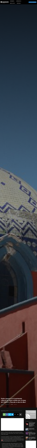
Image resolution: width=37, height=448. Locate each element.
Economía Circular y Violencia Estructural (31, 428)
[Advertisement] (12, 424)
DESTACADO (30, 435)
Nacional (2, 404)
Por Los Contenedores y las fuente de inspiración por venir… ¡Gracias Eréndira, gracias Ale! (32, 438)
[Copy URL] (15, 414)
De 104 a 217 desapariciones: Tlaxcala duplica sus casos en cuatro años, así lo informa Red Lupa (32, 433)
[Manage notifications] (2, 440)
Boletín (12, 404)
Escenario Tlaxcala (3, 410)
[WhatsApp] (4, 414)
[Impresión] (20, 414)
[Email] (17, 414)
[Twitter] (9, 414)
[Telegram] (12, 414)
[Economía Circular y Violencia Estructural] (27, 429)
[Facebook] (7, 414)
